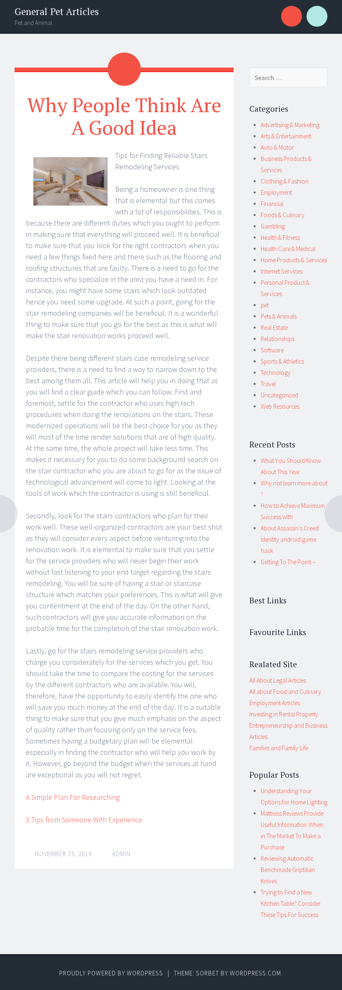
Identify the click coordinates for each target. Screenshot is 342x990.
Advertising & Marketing (290, 125)
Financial (272, 204)
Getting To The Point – (288, 562)
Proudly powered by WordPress (111, 973)
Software (272, 350)
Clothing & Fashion (285, 181)
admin (121, 854)
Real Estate (274, 328)
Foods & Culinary (282, 215)
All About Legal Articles (277, 680)
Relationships (277, 339)
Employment (276, 192)
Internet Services (281, 271)
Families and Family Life (278, 748)
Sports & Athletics (282, 361)
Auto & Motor (277, 147)
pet (265, 305)
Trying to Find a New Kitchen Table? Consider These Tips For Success (291, 903)
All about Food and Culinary (285, 692)
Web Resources (280, 406)
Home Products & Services (294, 260)
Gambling (273, 226)
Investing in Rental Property (283, 714)
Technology (276, 373)
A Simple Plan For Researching (73, 797)
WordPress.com (255, 973)
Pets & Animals (279, 316)
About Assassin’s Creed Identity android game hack (290, 539)
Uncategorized (279, 395)
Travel (268, 384)
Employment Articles (274, 703)
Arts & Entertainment (286, 136)
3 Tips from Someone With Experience (84, 819)
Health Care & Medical (288, 249)
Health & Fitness (280, 237)
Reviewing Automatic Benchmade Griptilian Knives (288, 869)
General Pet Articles (57, 11)
